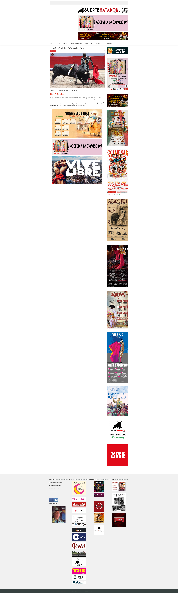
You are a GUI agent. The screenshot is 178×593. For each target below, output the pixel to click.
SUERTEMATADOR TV (88, 43)
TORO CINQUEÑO (110, 43)
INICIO (51, 43)
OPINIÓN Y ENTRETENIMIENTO (76, 43)
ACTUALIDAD (57, 43)
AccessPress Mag (88, 591)
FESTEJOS (65, 43)
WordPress (79, 591)
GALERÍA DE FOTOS (57, 93)
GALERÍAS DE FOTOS (100, 43)
